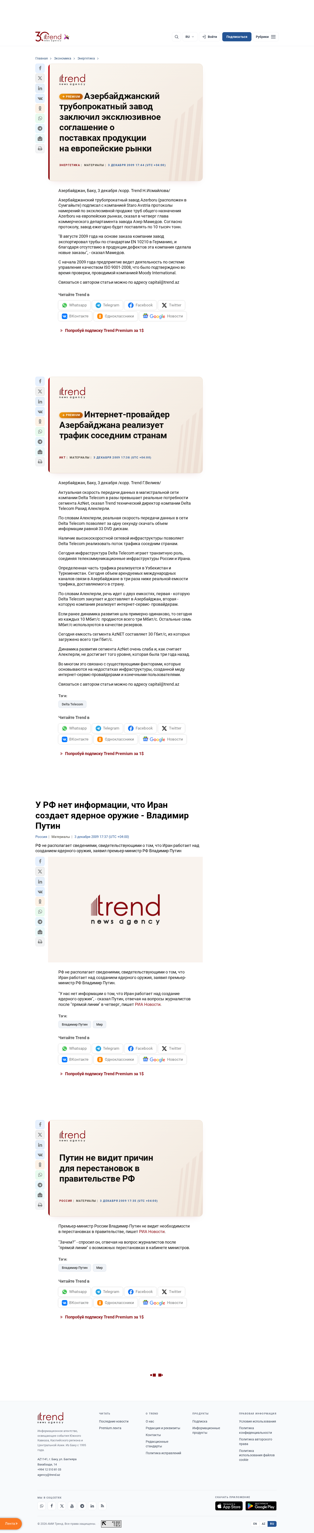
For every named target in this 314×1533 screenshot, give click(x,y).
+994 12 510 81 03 (49, 1469)
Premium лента (110, 1428)
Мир (99, 1024)
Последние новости (113, 1421)
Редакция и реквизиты (163, 1428)
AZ (263, 1523)
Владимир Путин (75, 1024)
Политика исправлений (163, 1453)
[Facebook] (52, 1506)
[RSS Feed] (102, 1506)
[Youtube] (72, 1506)
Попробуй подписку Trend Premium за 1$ (104, 330)
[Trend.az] (52, 37)
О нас (150, 1421)
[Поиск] (176, 36)
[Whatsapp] (41, 1506)
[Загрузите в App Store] (229, 1505)
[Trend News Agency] (50, 1418)
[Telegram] (82, 1506)
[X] (62, 1506)
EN (255, 1523)
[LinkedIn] (92, 1506)
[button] (40, 68)
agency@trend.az (48, 1474)
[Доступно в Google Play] (261, 1505)
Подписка (199, 1421)
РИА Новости (147, 1004)
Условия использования (257, 1421)
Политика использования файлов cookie (257, 1455)
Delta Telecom (72, 704)
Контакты (153, 1435)
